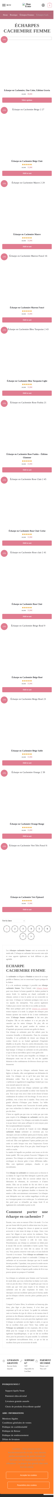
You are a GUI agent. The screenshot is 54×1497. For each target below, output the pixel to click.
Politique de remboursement (15, 1435)
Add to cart (27, 173)
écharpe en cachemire (40, 1009)
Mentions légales (10, 1418)
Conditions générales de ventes (16, 1423)
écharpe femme (42, 988)
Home (5, 15)
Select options (27, 100)
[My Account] (43, 5)
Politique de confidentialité (14, 1427)
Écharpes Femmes (27, 15)
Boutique (14, 15)
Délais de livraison (11, 1439)
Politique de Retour (11, 1431)
